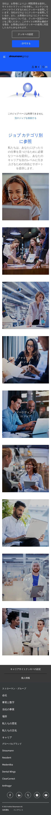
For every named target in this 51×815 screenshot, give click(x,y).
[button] (33, 66)
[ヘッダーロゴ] (19, 56)
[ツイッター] (28, 795)
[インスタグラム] (37, 795)
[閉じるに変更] (4, 57)
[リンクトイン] (19, 795)
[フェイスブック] (10, 795)
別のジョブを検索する (25, 118)
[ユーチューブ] (46, 795)
